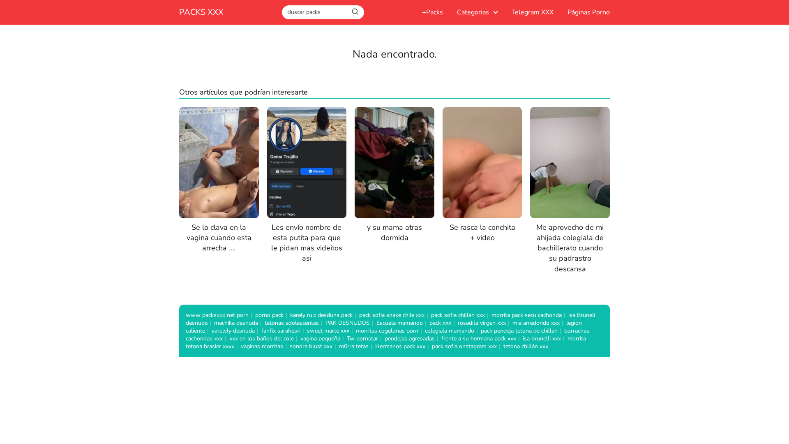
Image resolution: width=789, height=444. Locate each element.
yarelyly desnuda (233, 331)
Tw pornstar (362, 338)
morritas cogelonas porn (387, 331)
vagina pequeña (320, 338)
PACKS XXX (201, 12)
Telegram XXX (532, 12)
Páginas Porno (589, 12)
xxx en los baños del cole (261, 338)
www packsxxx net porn (217, 315)
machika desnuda (236, 323)
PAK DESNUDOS (347, 323)
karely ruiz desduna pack (321, 315)
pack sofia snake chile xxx (391, 315)
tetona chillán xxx (525, 346)
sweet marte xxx (328, 331)
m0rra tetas (354, 346)
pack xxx (440, 323)
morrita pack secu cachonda (526, 315)
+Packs (432, 12)
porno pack (269, 315)
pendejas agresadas (410, 338)
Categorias (473, 12)
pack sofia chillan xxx (458, 315)
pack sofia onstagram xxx (464, 346)
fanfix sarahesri (280, 331)
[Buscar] (355, 11)
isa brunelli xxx (542, 338)
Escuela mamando (399, 323)
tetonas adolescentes (292, 323)
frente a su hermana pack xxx (478, 338)
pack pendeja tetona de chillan (519, 331)
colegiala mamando (449, 331)
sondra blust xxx (311, 346)
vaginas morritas (262, 346)
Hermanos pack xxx (400, 346)
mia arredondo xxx (536, 323)
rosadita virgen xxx (482, 323)
